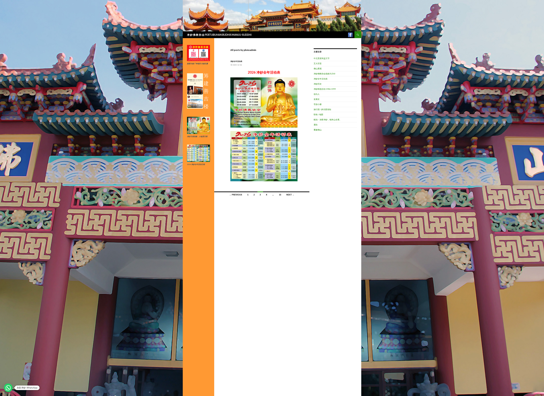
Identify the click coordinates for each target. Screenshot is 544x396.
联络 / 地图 (318, 114)
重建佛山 (318, 130)
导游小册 (318, 104)
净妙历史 (318, 84)
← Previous (235, 194)
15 (280, 194)
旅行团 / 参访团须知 (322, 109)
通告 (316, 124)
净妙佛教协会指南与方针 (324, 73)
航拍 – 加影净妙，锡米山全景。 (327, 119)
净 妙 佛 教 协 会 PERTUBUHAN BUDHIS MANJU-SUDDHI (219, 34)
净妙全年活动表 (236, 61)
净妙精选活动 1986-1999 (325, 89)
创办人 (317, 94)
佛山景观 (318, 68)
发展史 (317, 99)
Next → (290, 194)
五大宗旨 (318, 63)
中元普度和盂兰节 (322, 58)
